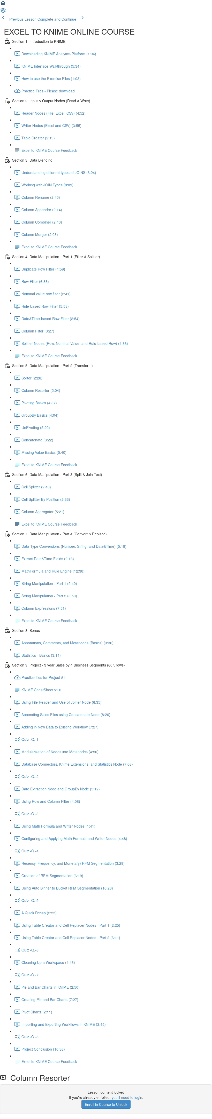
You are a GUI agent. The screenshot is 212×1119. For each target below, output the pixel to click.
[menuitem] (3, 11)
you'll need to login (127, 1097)
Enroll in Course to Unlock (106, 1104)
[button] (3, 4)
